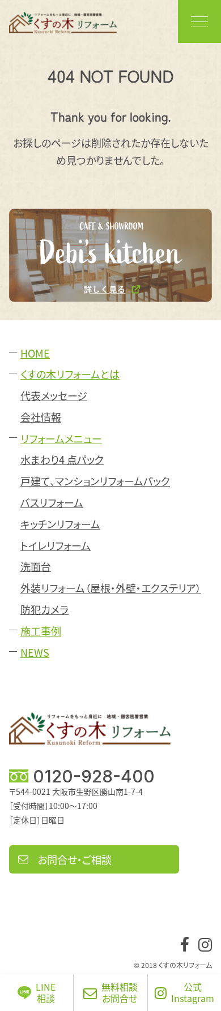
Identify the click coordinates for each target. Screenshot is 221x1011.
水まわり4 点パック (62, 459)
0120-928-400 (94, 776)
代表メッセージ (53, 395)
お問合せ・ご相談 (74, 859)
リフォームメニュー (61, 438)
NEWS (34, 652)
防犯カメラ (44, 609)
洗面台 (35, 566)
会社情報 (40, 417)
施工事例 (40, 631)
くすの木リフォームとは (70, 374)
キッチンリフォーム (60, 524)
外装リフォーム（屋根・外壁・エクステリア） (110, 588)
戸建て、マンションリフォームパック (95, 481)
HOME (35, 353)
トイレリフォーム (55, 545)
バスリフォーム (51, 502)
